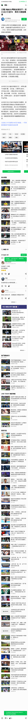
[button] (2, 273)
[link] (5, 273)
